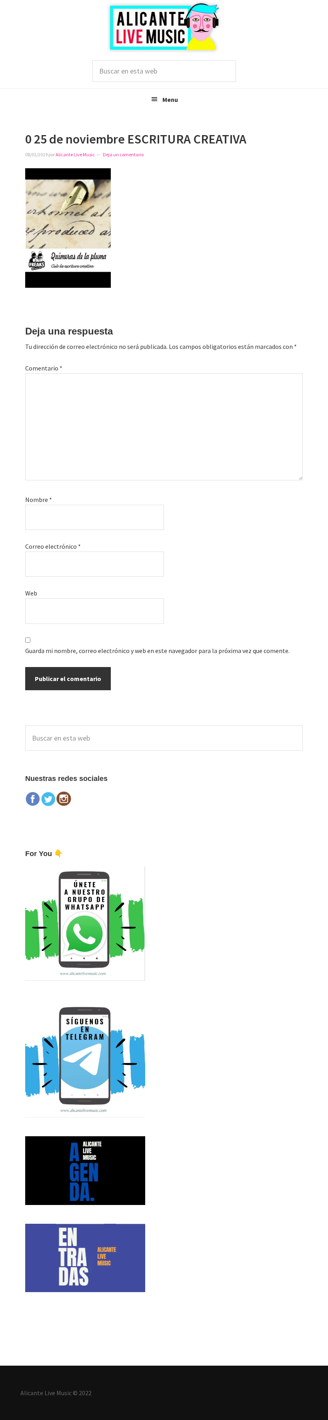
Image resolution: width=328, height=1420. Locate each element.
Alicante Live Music (164, 27)
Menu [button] (170, 100)
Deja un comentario (123, 154)
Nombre (38, 500)
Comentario (43, 368)
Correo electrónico (53, 546)
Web (31, 593)
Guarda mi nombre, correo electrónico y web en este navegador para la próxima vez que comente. (157, 651)
